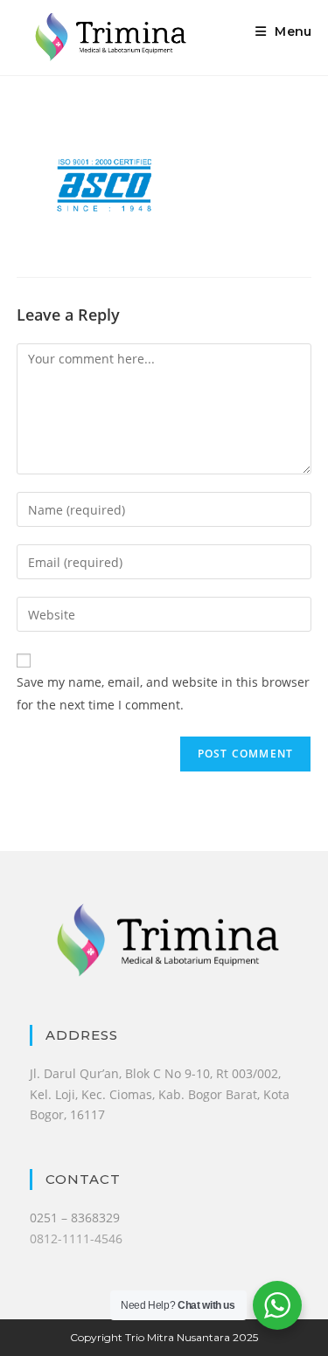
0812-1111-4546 (76, 1238)
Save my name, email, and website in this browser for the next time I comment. (163, 693)
